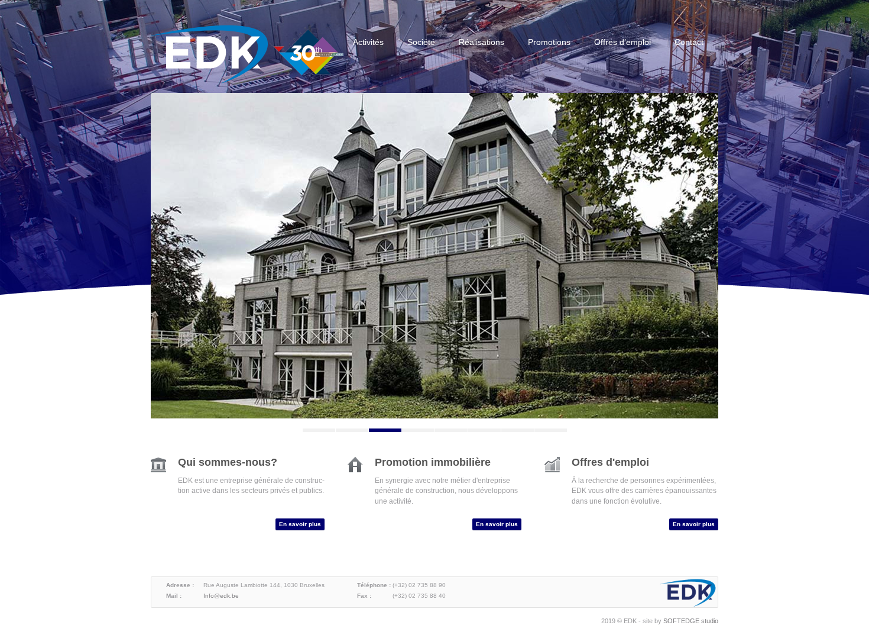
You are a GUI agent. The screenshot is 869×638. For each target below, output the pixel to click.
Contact (689, 42)
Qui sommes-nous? (227, 462)
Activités (368, 42)
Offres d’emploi (622, 42)
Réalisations (481, 42)
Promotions (549, 42)
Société (421, 42)
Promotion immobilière (433, 462)
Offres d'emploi (610, 462)
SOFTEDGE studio (690, 620)
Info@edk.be (221, 595)
